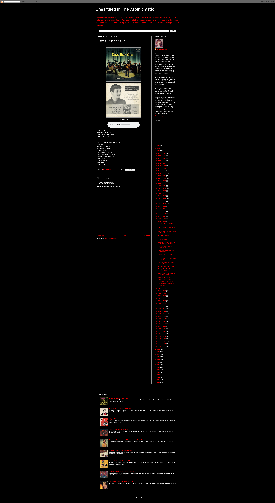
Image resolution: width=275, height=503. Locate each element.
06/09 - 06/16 (162, 291)
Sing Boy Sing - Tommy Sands (167, 266)
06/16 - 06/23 (162, 288)
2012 (158, 377)
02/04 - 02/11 (162, 336)
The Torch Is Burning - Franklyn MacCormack (122, 481)
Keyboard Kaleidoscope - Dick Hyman (120, 408)
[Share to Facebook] (132, 170)
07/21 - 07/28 (162, 211)
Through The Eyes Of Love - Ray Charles (166, 269)
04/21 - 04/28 (162, 308)
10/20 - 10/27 (162, 178)
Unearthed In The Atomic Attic (125, 9)
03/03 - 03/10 (162, 326)
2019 (158, 359)
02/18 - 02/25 (162, 331)
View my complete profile (162, 116)
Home (124, 235)
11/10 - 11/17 (162, 171)
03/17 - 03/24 (162, 321)
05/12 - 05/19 (162, 301)
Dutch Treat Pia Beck (164, 277)
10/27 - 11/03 (162, 176)
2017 (158, 364)
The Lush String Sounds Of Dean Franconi (166, 263)
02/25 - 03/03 (162, 328)
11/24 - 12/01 (162, 166)
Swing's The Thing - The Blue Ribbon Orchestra (166, 273)
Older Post (147, 235)
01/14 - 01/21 (162, 344)
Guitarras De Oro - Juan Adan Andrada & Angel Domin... (166, 242)
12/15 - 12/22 (162, 158)
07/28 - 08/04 (162, 208)
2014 (158, 372)
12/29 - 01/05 (162, 153)
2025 (158, 148)
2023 (158, 349)
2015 (158, 369)
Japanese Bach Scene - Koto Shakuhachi (166, 250)
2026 (158, 146)
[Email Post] (122, 169)
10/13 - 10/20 (162, 181)
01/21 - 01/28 (162, 341)
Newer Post (100, 235)
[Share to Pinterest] (134, 170)
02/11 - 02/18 (162, 333)
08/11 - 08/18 (162, 203)
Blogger (145, 498)
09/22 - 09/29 (162, 188)
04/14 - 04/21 (162, 311)
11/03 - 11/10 (162, 173)
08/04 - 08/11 (162, 206)
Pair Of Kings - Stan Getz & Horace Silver (165, 238)
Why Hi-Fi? (112, 419)
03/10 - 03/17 (162, 323)
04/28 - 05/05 (162, 306)
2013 (158, 374)
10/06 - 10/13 (162, 183)
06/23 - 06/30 (162, 221)
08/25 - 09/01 (162, 198)
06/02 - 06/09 (162, 293)
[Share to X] (130, 170)
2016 (158, 367)
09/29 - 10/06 (162, 186)
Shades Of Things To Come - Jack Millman (121, 461)
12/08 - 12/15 (162, 161)
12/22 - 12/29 (162, 156)
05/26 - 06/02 (162, 296)
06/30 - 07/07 (162, 218)
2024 (158, 151)
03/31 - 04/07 (162, 316)
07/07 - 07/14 (162, 216)
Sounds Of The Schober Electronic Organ (121, 450)
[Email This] (126, 170)
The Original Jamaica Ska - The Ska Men (166, 246)
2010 (158, 382)
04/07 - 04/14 (162, 313)
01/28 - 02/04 (162, 338)
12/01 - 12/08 (162, 163)
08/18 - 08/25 (162, 201)
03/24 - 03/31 (162, 318)
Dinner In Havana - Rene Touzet (118, 398)
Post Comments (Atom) (111, 238)
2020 (158, 357)
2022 (158, 352)
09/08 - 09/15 (162, 193)
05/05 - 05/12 (162, 303)
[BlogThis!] (128, 170)
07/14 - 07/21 (162, 213)
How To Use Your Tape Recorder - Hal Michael (165, 280)
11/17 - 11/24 (162, 168)
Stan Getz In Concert (164, 235)
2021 (158, 354)
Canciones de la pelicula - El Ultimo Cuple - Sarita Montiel (126, 440)
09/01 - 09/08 (162, 196)
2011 (158, 379)
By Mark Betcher (162, 49)
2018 (158, 362)
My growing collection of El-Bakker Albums (121, 471)
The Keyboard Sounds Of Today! (118, 429)
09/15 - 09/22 (162, 191)
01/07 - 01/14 (162, 346)
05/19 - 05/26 (162, 298)
